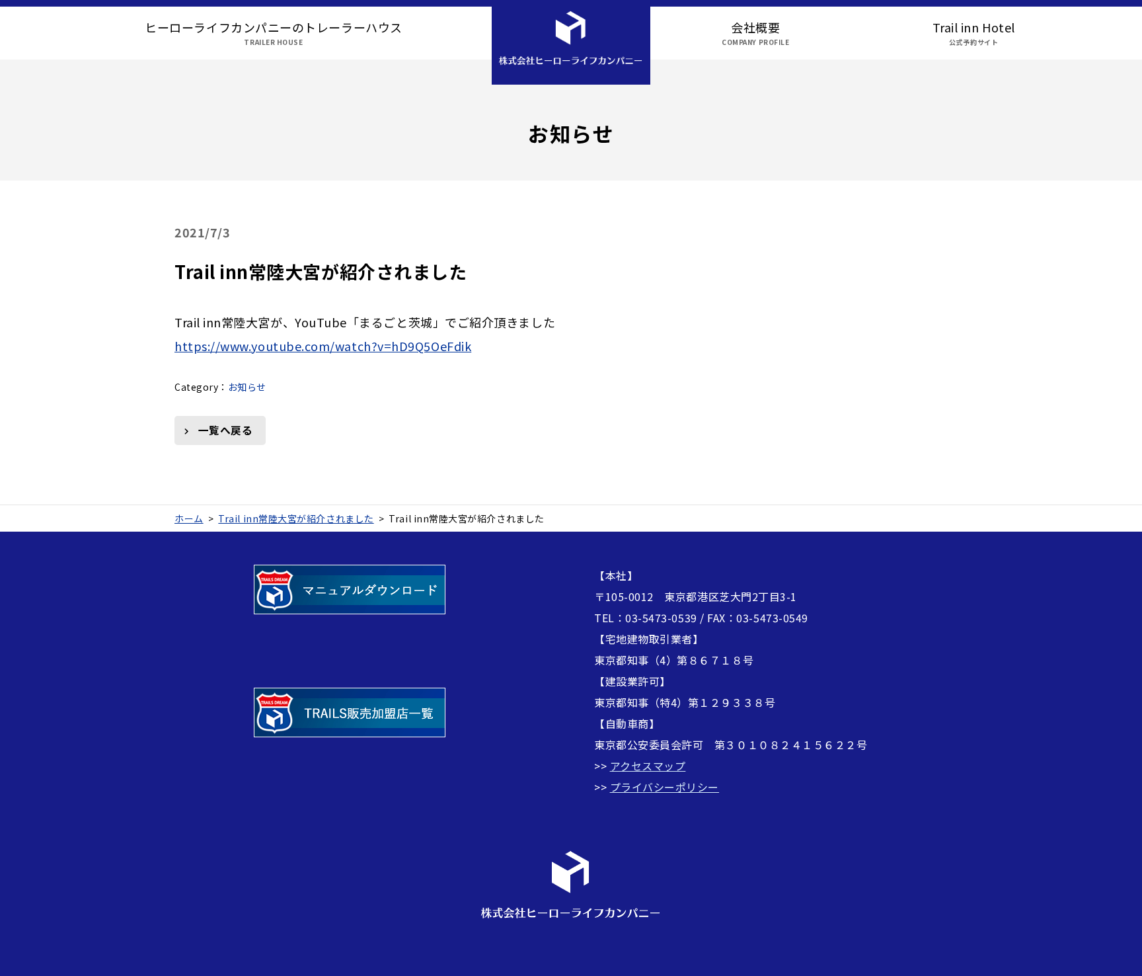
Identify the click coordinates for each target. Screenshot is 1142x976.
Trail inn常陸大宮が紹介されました (320, 271)
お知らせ (247, 386)
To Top (1119, 958)
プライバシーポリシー (664, 787)
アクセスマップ (648, 766)
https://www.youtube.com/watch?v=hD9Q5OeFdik (322, 345)
